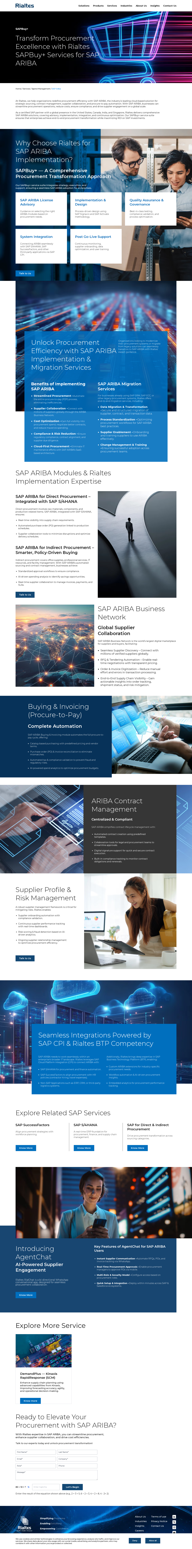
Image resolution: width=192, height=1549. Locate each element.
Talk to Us (25, 273)
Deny (134, 1541)
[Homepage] (28, 6)
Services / (27, 89)
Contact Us (157, 1526)
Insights (139, 1526)
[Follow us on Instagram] (174, 1527)
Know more (30, 1401)
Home (18, 89)
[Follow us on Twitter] (174, 1522)
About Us (140, 1516)
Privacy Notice (159, 1521)
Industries (141, 1521)
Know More (26, 1148)
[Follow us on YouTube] (174, 1532)
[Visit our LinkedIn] (174, 1517)
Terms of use (158, 1516)
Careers (139, 1530)
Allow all (153, 1541)
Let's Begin (72, 1487)
